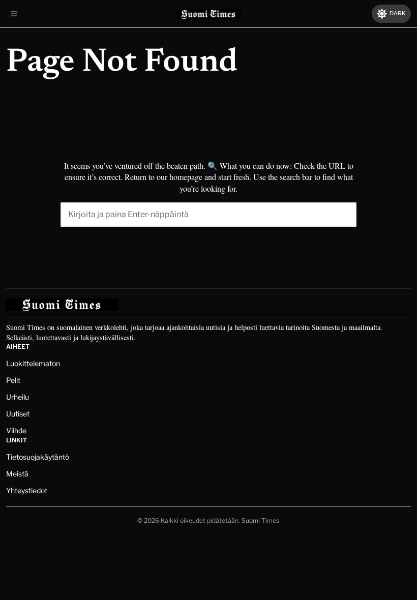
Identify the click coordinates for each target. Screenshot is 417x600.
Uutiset (17, 413)
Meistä (17, 473)
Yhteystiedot (26, 490)
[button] (344, 214)
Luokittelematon (33, 363)
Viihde (16, 430)
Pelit (13, 380)
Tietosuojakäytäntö (37, 457)
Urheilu (17, 397)
